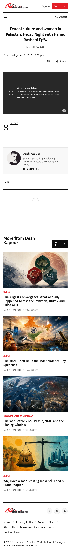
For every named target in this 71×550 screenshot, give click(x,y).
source (14, 123)
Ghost (24, 545)
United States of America (18, 415)
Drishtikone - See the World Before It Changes (38, 542)
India (6, 291)
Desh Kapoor (37, 46)
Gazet (34, 545)
